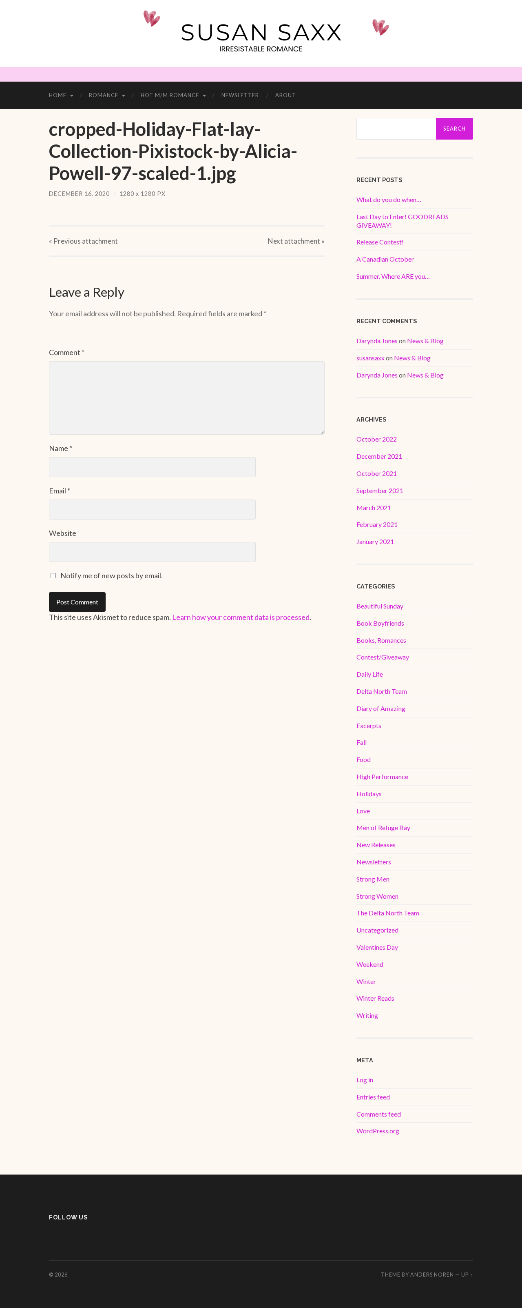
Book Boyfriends (380, 623)
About (285, 95)
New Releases (376, 844)
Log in (364, 1080)
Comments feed (378, 1114)
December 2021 (379, 456)
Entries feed (373, 1097)
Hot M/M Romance (170, 95)
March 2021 (373, 507)
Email (59, 490)
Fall (361, 742)
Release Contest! (380, 242)
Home (57, 95)
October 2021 (376, 473)
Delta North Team (381, 691)
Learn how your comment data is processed (241, 617)
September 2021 (379, 490)
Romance (103, 95)
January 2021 (375, 541)
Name (60, 448)
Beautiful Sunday (379, 606)
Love (363, 811)
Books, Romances (381, 640)
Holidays (369, 793)
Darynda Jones (377, 340)
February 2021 (377, 524)
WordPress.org (377, 1131)
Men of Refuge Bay (383, 827)
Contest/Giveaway (382, 657)
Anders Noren (432, 1274)
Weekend (369, 964)
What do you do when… (388, 199)
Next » (296, 241)
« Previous (83, 241)
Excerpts (368, 725)
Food (363, 759)
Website (62, 533)
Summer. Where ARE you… (393, 276)
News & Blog (425, 340)
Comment (66, 352)
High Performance (382, 776)
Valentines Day (377, 947)
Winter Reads (375, 998)
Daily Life (369, 674)
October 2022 (376, 439)
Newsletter (240, 95)
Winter (366, 981)
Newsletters (373, 862)
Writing (367, 1015)
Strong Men (372, 879)
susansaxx (370, 358)
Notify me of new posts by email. (111, 575)
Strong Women (377, 896)
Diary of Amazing (380, 708)
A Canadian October (385, 259)
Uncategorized (377, 930)
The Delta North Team (387, 913)
